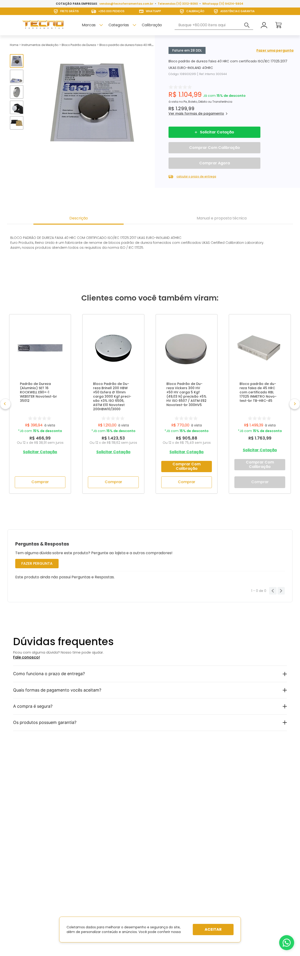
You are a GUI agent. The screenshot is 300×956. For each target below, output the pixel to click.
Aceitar (213, 929)
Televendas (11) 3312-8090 (178, 4)
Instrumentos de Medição (40, 45)
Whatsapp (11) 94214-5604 (222, 4)
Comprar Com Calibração (214, 147)
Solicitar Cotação (217, 132)
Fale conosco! (26, 657)
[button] (196, 113)
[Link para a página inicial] (14, 45)
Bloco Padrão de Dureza (79, 45)
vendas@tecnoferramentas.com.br (126, 4)
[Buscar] (246, 25)
